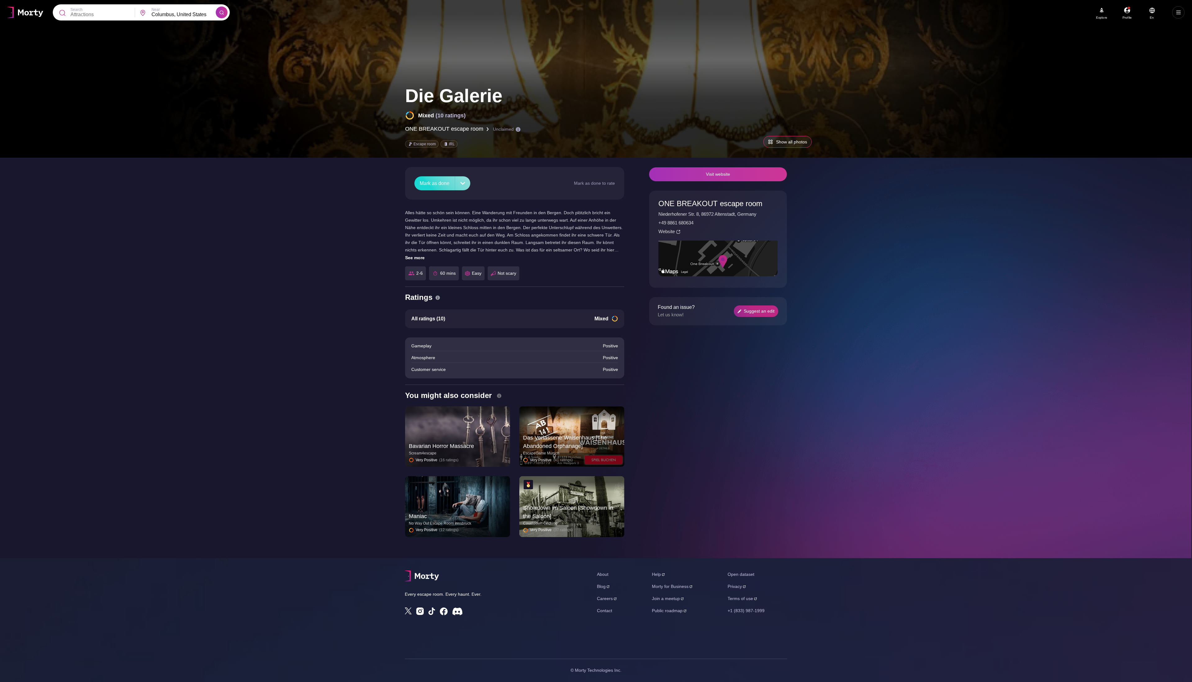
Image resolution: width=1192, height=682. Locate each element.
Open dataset (741, 574)
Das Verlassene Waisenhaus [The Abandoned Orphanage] (565, 442)
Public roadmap (667, 610)
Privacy (735, 586)
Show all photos (791, 141)
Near (155, 9)
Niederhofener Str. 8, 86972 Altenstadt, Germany (707, 214)
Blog (601, 586)
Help (656, 574)
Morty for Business (670, 586)
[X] (408, 610)
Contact (604, 610)
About (602, 574)
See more (415, 257)
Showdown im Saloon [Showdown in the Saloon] (568, 512)
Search (76, 9)
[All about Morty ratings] (438, 298)
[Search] (222, 12)
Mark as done (434, 183)
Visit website (718, 174)
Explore (1101, 17)
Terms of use (740, 598)
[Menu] (1178, 12)
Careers (605, 598)
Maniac (418, 516)
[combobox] (183, 14)
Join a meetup (666, 598)
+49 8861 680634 (675, 222)
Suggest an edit (759, 311)
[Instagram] (420, 611)
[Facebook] (444, 611)
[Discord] (457, 611)
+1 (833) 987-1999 (746, 610)
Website (666, 231)
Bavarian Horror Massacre (441, 446)
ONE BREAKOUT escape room (444, 129)
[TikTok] (431, 611)
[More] (462, 183)
